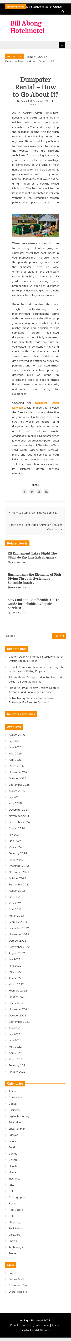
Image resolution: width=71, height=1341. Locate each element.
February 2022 (18, 990)
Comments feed (18, 1285)
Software (14, 1234)
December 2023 (19, 865)
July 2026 (15, 741)
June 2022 (15, 965)
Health (13, 1166)
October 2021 (17, 1015)
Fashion (13, 1135)
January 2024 (17, 859)
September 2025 (19, 784)
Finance (13, 1141)
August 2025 (17, 791)
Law (11, 1184)
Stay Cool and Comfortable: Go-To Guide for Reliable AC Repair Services (33, 604)
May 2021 (15, 1046)
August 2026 (17, 734)
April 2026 (15, 759)
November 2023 (19, 872)
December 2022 (19, 928)
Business (14, 1110)
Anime (13, 1091)
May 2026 (15, 753)
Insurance (15, 1178)
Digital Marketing (19, 1116)
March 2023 (16, 915)
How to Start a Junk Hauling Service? (34, 512)
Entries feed (16, 1279)
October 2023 (17, 878)
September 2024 (19, 822)
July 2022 (15, 959)
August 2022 (17, 953)
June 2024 (15, 840)
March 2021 (16, 1059)
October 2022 (17, 940)
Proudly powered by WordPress (30, 1325)
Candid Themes (40, 1330)
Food (12, 1147)
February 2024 (18, 853)
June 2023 (15, 897)
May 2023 (15, 903)
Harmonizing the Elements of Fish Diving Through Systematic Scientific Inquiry (34, 578)
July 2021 (15, 1034)
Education (15, 1122)
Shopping (14, 1222)
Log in (12, 1273)
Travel (12, 1253)
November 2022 (19, 934)
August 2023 (17, 890)
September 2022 (19, 947)
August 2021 (17, 1028)
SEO (11, 1216)
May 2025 (15, 803)
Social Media (16, 1228)
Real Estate (16, 1209)
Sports (13, 1241)
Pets (11, 1191)
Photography (17, 1197)
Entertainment (18, 1128)
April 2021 (15, 1053)
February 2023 (18, 922)
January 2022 (17, 996)
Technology (16, 1247)
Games (13, 1153)
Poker (12, 1203)
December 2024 (19, 809)
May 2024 (15, 847)
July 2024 (15, 834)
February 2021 (18, 1065)
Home (12, 1172)
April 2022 (15, 978)
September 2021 (19, 1021)
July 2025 (15, 797)
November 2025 (19, 772)
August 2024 (17, 828)
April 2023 (15, 909)
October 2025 (17, 778)
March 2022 (16, 984)
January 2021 (17, 1071)
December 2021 (19, 1003)
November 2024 (19, 816)
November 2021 (19, 1009)
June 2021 (15, 1040)
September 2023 (19, 884)
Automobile (16, 1097)
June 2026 (15, 747)
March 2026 (16, 766)
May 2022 (15, 971)
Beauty (13, 1103)
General (25, 101)
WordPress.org (18, 1291)
